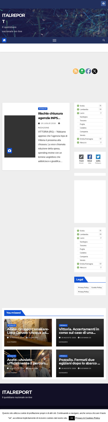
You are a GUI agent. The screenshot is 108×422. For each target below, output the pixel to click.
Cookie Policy (96, 287)
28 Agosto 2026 (68, 368)
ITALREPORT (17, 392)
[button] (104, 40)
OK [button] (71, 418)
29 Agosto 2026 (17, 337)
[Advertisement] (54, 81)
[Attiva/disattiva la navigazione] (54, 40)
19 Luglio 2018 (48, 123)
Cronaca (63, 325)
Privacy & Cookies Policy (87, 418)
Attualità (43, 108)
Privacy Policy (83, 287)
